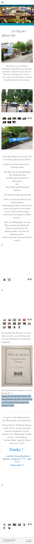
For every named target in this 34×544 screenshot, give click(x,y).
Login (30, 539)
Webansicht (28, 541)
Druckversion (7, 540)
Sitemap (14, 540)
